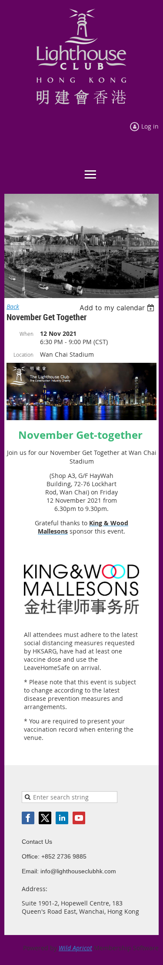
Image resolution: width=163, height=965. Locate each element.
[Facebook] (28, 818)
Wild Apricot (75, 948)
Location (23, 354)
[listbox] (118, 307)
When (26, 333)
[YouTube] (79, 818)
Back (13, 306)
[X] (45, 818)
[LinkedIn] (62, 818)
